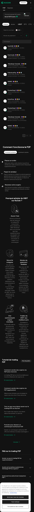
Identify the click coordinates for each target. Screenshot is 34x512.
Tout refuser (15, 502)
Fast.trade (11, 55)
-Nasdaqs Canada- (14, 64)
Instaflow (11, 99)
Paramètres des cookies (15, 506)
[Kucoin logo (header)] (5, 3)
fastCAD (11, 46)
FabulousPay (12, 72)
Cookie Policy (13, 492)
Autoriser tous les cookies (15, 497)
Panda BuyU (12, 90)
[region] (15, 497)
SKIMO (10, 81)
